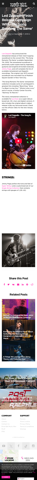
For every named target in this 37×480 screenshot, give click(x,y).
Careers (4, 421)
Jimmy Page (6, 69)
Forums (22, 419)
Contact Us (6, 424)
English (22, 478)
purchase (15, 99)
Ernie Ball (8, 34)
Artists (4, 36)
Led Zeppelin (7, 53)
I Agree (6, 477)
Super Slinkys (7, 186)
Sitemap (23, 429)
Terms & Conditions (27, 426)
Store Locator (25, 421)
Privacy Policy (25, 424)
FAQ (3, 431)
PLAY (3, 429)
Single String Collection (11, 188)
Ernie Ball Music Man (9, 426)
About (4, 419)
